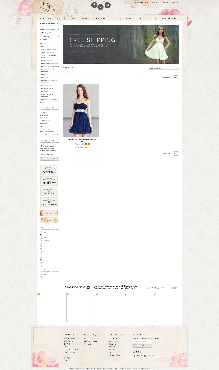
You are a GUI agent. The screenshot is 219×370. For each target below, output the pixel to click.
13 (43, 254)
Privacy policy (114, 355)
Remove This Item (58, 29)
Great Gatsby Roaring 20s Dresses (50, 87)
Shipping (43, 118)
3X (43, 265)
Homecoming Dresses (50, 66)
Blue (44, 274)
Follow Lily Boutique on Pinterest (108, 4)
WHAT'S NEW (69, 338)
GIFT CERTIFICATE (71, 349)
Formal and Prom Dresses (48, 70)
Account (165, 2)
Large (45, 237)
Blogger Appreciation (49, 134)
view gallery (154, 288)
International (45, 120)
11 (43, 251)
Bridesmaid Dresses (49, 63)
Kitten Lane (145, 368)
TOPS (66, 361)
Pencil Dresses (47, 74)
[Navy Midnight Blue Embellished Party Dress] (81, 110)
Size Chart (44, 115)
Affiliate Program (47, 132)
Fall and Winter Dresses (47, 95)
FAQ (41, 126)
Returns (43, 123)
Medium (45, 235)
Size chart (113, 341)
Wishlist (155, 2)
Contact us (113, 338)
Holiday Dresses (48, 91)
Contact (87, 344)
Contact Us (44, 112)
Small (45, 232)
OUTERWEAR (69, 352)
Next (176, 287)
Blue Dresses (47, 46)
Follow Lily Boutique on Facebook (94, 4)
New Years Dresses (49, 99)
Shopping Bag (142, 2)
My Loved (175, 2)
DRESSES (45, 44)
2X (43, 263)
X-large (46, 240)
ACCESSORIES (70, 341)
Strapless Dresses (49, 49)
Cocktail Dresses (48, 55)
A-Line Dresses (47, 77)
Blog (86, 338)
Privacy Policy (46, 129)
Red (44, 277)
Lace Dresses (47, 58)
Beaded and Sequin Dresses (49, 81)
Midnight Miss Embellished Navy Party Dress (82, 140)
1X (43, 260)
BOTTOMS (68, 344)
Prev (173, 287)
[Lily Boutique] (52, 7)
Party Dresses (47, 60)
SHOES (67, 358)
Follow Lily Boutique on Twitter (100, 5)
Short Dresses (47, 52)
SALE (42, 102)
